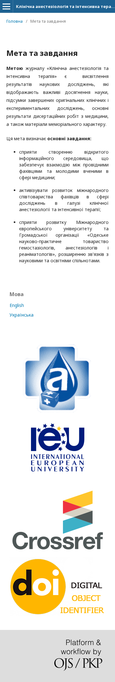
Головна (14, 21)
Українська (22, 315)
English (17, 305)
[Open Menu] (6, 6)
